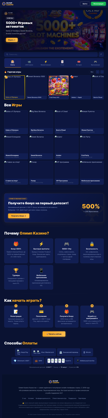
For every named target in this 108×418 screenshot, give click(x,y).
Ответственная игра (59, 398)
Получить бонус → (18, 216)
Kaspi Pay (24, 352)
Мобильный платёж (85, 360)
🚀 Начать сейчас (54, 334)
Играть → (11, 40)
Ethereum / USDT (21, 360)
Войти (85, 4)
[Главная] (7, 3)
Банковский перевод (68, 352)
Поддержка (72, 398)
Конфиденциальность (43, 398)
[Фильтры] (101, 54)
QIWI (38, 360)
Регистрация (98, 4)
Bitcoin (87, 352)
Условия (31, 398)
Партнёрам (82, 398)
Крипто (68, 361)
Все (92, 72)
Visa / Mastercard (47, 352)
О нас (24, 398)
